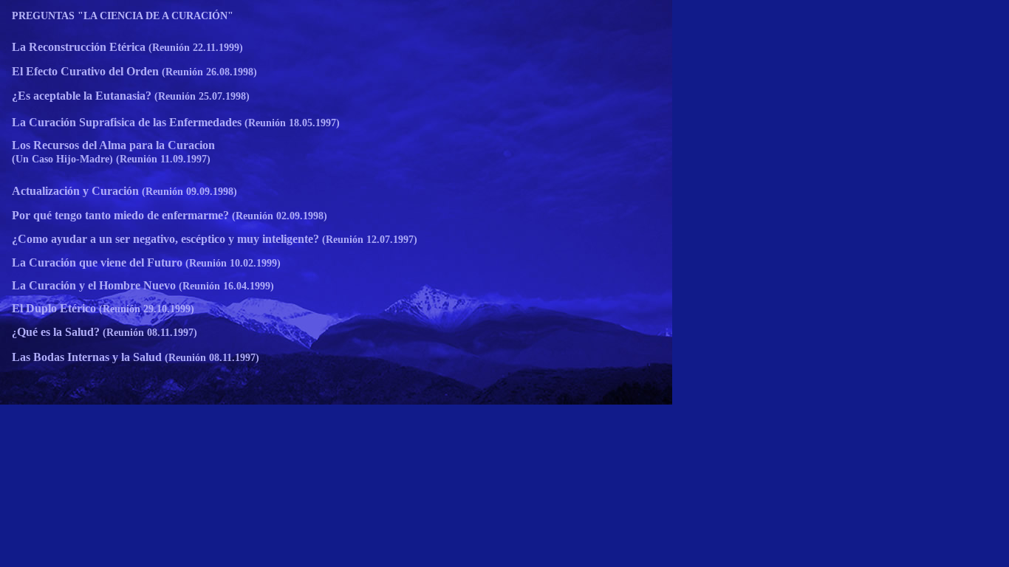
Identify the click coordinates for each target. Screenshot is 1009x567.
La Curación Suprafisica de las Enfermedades (127, 122)
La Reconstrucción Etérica (79, 47)
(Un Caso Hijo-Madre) (62, 159)
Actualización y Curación (75, 191)
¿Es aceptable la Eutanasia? (81, 95)
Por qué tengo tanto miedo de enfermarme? (122, 215)
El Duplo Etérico (54, 308)
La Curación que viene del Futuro (97, 262)
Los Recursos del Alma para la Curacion (113, 145)
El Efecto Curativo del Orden (85, 71)
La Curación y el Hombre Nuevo (94, 285)
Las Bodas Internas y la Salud (87, 357)
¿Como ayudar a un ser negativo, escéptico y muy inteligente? (165, 239)
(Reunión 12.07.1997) (368, 239)
